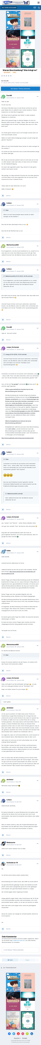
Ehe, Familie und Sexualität (20, 82)
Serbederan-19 (12, 863)
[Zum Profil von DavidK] (3, 97)
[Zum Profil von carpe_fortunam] (3, 348)
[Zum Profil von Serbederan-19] (3, 864)
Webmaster (10, 842)
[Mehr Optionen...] (37, 96)
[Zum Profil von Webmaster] (3, 844)
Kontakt (24, 1038)
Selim (8, 551)
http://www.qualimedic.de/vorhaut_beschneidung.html (18, 438)
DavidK (6, 80)
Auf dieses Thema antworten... (14, 950)
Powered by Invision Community (20, 1042)
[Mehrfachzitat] (3, 195)
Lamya (9, 203)
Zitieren (8, 195)
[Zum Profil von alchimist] (3, 709)
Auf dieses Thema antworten (20, 88)
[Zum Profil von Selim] (3, 552)
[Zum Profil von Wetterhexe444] (3, 246)
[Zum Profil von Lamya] (3, 204)
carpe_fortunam (12, 347)
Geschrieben (15, 97)
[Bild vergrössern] (12, 189)
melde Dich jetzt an (19, 940)
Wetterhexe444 (12, 245)
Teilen (11, 960)
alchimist (9, 708)
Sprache (17, 1038)
